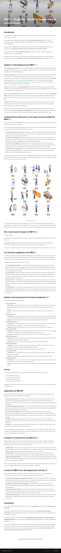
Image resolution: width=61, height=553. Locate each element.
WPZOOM (57, 550)
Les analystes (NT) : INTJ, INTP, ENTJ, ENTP (30, 539)
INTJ (44, 372)
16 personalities (28, 238)
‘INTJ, (15, 268)
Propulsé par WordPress (7, 550)
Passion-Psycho (9, 2)
